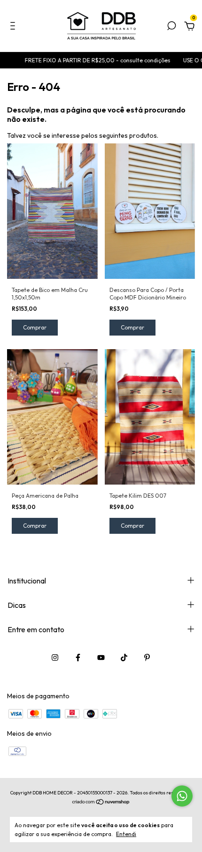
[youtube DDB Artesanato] (101, 657)
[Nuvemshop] (101, 802)
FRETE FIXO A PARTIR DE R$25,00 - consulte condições (91, 60)
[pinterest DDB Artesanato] (147, 657)
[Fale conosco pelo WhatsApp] (182, 796)
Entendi (126, 833)
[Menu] (14, 27)
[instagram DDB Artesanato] (55, 657)
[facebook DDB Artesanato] (78, 657)
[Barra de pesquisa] (171, 27)
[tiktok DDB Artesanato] (124, 657)
